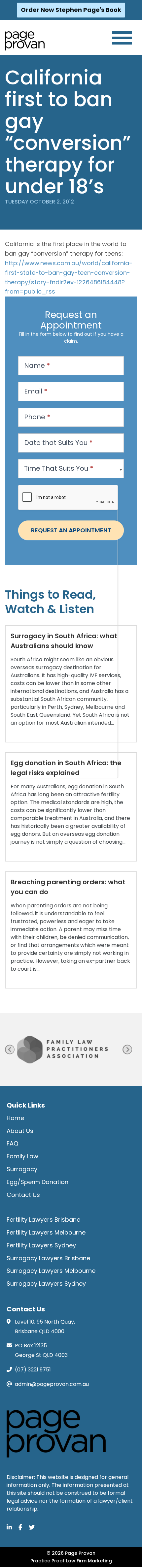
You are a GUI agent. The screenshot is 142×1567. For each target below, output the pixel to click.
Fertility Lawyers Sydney (41, 1245)
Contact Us (23, 1195)
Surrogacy (22, 1169)
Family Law (22, 1156)
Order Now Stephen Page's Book (71, 10)
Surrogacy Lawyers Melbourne (51, 1271)
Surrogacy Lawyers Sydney (46, 1283)
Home (15, 1118)
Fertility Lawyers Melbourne (46, 1232)
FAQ (12, 1143)
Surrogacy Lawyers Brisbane (48, 1258)
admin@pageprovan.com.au (52, 1384)
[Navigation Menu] (122, 38)
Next (127, 1049)
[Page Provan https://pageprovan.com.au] (25, 40)
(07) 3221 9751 (33, 1369)
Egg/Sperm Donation (37, 1182)
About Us (20, 1131)
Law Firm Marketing (89, 1560)
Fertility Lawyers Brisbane (43, 1219)
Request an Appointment (71, 530)
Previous (10, 1049)
